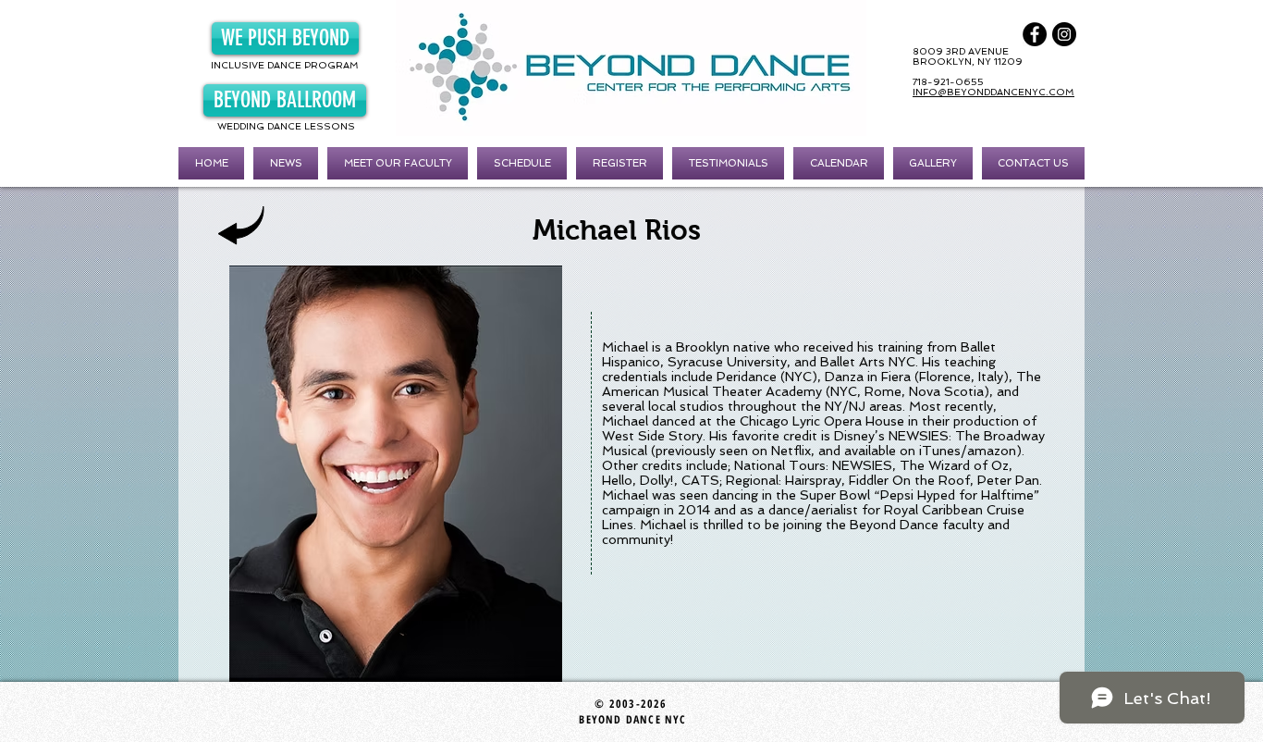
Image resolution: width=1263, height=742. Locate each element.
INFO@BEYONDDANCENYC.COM (993, 92)
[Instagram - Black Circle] (1064, 34)
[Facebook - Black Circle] (1035, 34)
